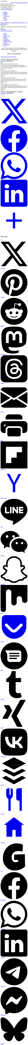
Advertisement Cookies (7, 84)
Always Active (14, 64)
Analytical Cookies (6, 77)
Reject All (9, 59)
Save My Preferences (11, 91)
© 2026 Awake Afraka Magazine (8, 56)
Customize (3, 59)
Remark (13, 71)
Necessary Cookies (6, 64)
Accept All (15, 59)
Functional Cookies (6, 71)
